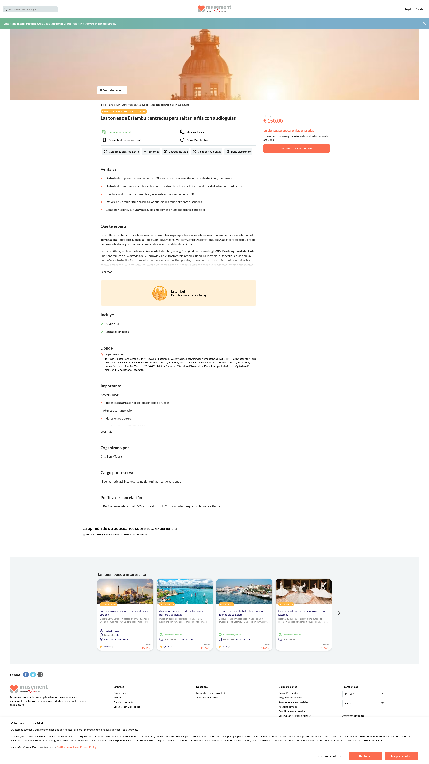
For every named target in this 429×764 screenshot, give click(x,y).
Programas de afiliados (290, 697)
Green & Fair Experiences (127, 706)
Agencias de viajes (288, 706)
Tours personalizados (207, 697)
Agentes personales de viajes (293, 702)
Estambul (114, 104)
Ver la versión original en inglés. (99, 23)
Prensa (117, 697)
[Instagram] (40, 674)
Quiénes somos (121, 693)
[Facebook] (25, 674)
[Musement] (214, 9)
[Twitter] (32, 674)
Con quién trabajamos (290, 693)
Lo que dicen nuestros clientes (211, 693)
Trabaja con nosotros (124, 702)
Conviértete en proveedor (292, 711)
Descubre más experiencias (187, 295)
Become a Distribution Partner (295, 715)
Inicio (103, 104)
